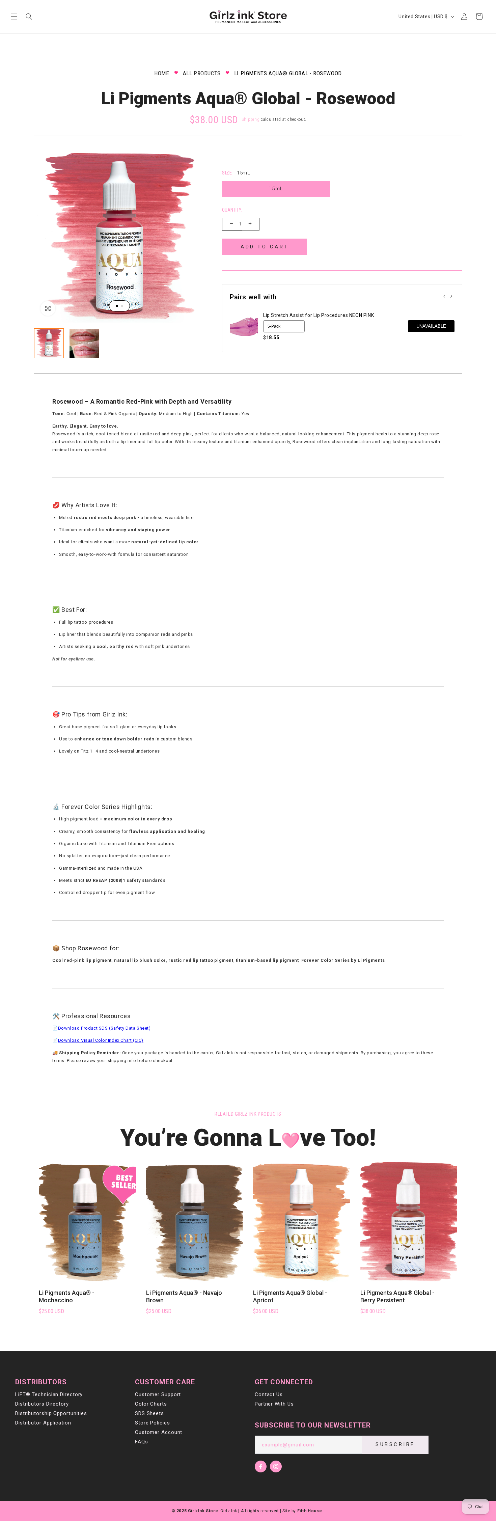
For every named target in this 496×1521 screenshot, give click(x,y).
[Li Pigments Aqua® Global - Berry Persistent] (409, 1221)
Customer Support (158, 1394)
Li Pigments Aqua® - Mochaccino (66, 1296)
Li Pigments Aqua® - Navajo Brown (184, 1296)
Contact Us (269, 1394)
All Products (202, 73)
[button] (14, 16)
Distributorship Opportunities (51, 1413)
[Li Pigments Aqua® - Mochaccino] (87, 1221)
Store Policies (152, 1423)
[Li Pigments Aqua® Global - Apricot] (301, 1221)
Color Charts (151, 1404)
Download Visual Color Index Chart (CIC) (100, 1040)
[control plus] (250, 224)
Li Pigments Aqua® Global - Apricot (290, 1296)
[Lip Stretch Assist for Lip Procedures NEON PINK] (244, 326)
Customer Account (158, 1432)
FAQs (141, 1442)
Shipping (251, 119)
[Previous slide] (444, 297)
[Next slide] (451, 297)
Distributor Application (43, 1423)
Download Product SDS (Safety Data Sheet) (104, 1028)
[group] (49, 343)
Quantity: (232, 210)
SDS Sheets (149, 1413)
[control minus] (230, 224)
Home (161, 73)
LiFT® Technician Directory (49, 1394)
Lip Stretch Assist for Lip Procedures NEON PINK (318, 315)
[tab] (117, 306)
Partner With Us (274, 1404)
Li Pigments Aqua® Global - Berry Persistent (397, 1296)
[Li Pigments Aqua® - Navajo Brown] (194, 1221)
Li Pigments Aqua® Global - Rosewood (288, 73)
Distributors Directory (42, 1404)
